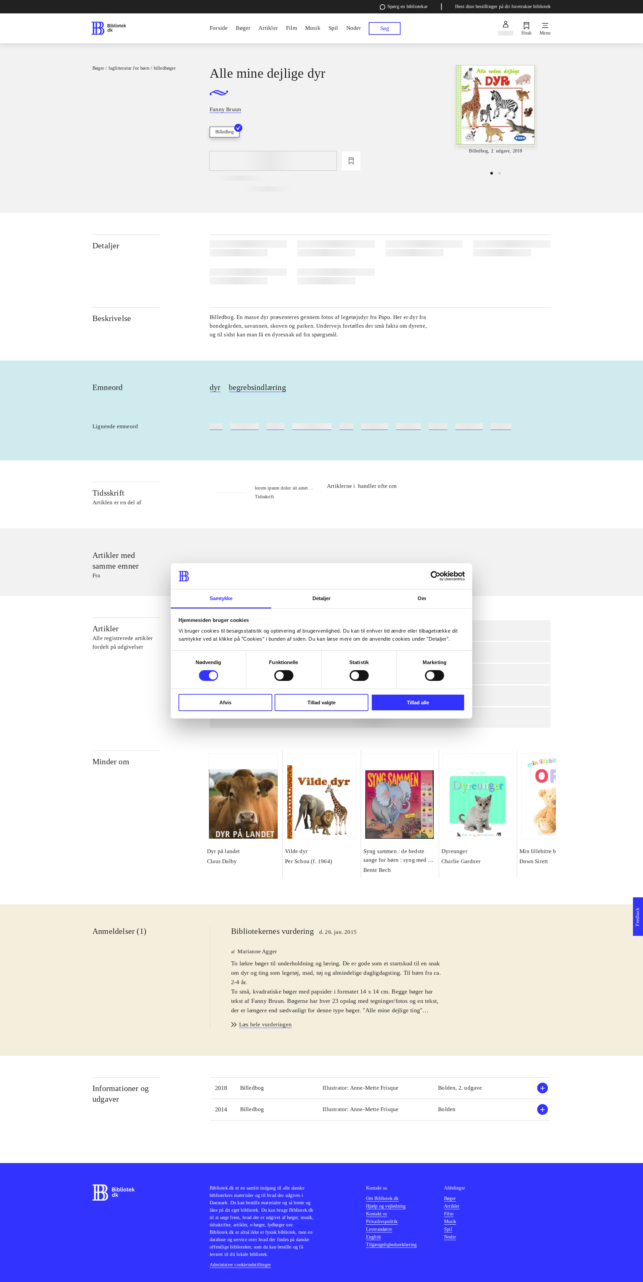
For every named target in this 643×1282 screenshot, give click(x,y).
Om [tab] (422, 598)
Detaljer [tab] (321, 598)
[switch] (283, 675)
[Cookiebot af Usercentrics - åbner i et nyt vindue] (435, 576)
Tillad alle (418, 702)
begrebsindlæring (257, 387)
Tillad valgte (321, 702)
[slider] (496, 115)
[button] (380, 1088)
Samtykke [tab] (221, 598)
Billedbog (224, 131)
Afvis (225, 702)
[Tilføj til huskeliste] (351, 160)
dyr (215, 387)
